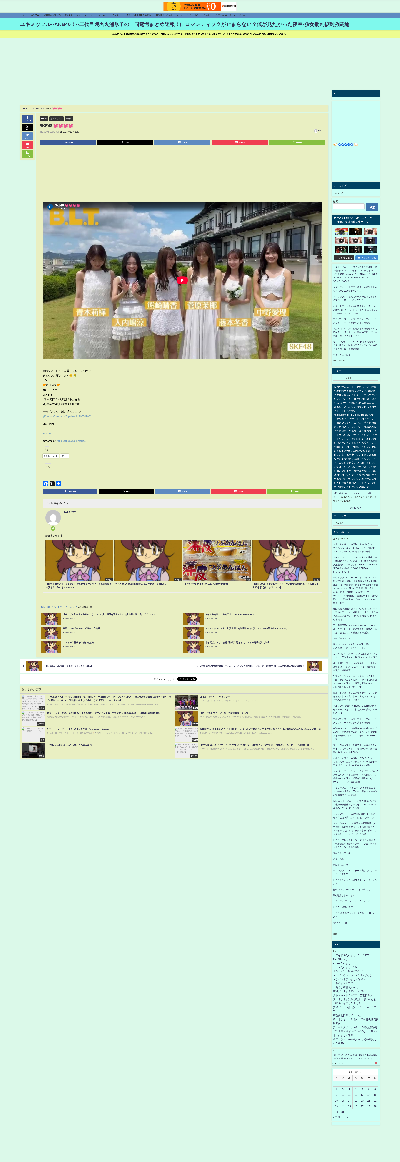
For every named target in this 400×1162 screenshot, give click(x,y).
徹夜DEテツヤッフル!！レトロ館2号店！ (353, 889)
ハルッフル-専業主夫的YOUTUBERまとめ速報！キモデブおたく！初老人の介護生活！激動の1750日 (355, 709)
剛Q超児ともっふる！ (344, 895)
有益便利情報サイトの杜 (347, 1015)
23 (336, 1106)
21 (368, 1100)
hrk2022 (321, 131)
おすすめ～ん (56, 119)
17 (342, 1100)
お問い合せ (355, 508)
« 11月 (336, 1117)
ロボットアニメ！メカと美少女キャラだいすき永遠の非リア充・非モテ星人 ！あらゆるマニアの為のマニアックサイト (355, 696)
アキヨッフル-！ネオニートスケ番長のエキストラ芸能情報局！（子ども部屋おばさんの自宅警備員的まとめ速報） (355, 791)
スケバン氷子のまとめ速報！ (349, 979)
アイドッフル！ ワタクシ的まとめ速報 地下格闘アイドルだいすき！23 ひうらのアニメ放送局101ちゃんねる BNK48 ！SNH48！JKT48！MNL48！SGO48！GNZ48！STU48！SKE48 (355, 274)
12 (355, 1095)
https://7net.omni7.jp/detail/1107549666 (68, 416)
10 (342, 1095)
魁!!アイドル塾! (340, 922)
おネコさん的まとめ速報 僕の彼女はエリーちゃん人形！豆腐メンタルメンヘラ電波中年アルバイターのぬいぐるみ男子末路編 (355, 548)
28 (368, 1106)
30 (336, 1112)
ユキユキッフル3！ (342, 853)
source (47, 433)
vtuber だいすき (342, 963)
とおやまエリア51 (343, 983)
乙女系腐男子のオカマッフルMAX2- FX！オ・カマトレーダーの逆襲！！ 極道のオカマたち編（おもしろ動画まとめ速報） (355, 629)
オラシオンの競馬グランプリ (349, 971)
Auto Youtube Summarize (71, 440)
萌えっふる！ (339, 859)
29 (375, 1106)
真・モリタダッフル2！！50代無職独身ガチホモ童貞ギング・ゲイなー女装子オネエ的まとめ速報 (355, 1031)
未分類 (69, 119)
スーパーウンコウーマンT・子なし (352, 975)
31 (342, 1112)
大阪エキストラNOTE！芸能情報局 (353, 995)
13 (362, 1095)
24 (342, 1106)
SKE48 (43, 119)
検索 (335, 201)
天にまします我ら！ (343, 865)
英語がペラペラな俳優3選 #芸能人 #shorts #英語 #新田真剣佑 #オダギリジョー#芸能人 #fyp (356, 1056)
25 (349, 1106)
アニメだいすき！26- (345, 967)
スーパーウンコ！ (342, 638)
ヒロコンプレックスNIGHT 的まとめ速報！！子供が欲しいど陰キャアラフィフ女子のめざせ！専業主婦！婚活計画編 (355, 345)
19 (355, 1100)
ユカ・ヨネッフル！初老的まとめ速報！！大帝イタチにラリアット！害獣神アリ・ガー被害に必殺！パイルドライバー (355, 332)
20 (362, 1100)
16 (336, 1100)
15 (375, 1095)
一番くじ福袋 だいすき (346, 987)
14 (368, 1095)
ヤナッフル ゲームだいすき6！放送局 (351, 901)
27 (362, 1106)
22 (375, 1100)
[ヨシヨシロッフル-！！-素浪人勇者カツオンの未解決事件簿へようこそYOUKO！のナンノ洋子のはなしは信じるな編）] (355, 804)
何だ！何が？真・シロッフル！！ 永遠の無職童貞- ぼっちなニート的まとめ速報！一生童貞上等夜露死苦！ (355, 666)
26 (355, 1106)
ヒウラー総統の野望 (343, 907)
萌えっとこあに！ (342, 355)
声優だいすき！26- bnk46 (348, 991)
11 (349, 1095)
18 (349, 1100)
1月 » (345, 1117)
